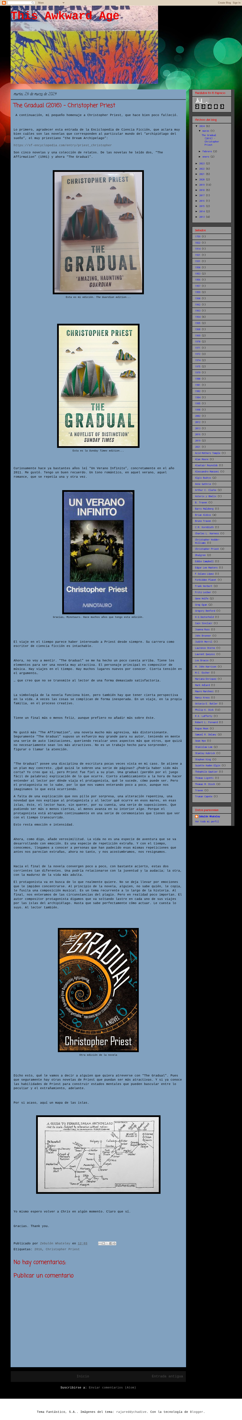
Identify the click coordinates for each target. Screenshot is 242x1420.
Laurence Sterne (205, 648)
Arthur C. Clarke (205, 490)
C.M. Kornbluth (204, 527)
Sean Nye (200, 740)
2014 (202, 211)
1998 (197, 409)
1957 (197, 285)
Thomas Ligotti (204, 778)
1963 (197, 310)
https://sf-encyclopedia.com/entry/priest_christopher (63, 145)
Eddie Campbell (204, 561)
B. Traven (201, 502)
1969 (197, 335)
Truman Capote (203, 796)
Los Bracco (201, 660)
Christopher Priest (63, 1249)
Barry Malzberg (204, 508)
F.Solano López (204, 573)
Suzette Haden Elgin (207, 765)
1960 (197, 298)
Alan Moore (201, 459)
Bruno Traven (203, 521)
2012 (197, 422)
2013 (202, 216)
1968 (197, 329)
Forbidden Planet (205, 579)
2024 (202, 126)
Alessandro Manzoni (207, 471)
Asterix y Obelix (205, 496)
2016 (38, 1249)
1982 (197, 391)
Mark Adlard (202, 685)
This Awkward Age (65, 16)
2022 (202, 168)
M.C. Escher (202, 672)
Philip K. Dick (204, 709)
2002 (197, 415)
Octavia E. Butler (206, 703)
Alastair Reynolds (206, 465)
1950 (197, 267)
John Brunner (203, 635)
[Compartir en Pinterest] (114, 1243)
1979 (197, 372)
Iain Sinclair (203, 623)
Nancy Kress (202, 697)
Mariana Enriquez (205, 678)
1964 (197, 316)
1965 (197, 323)
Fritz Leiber (203, 592)
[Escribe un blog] (103, 1243)
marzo (206, 130)
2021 (202, 174)
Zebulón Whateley (209, 816)
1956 (197, 279)
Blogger (196, 1412)
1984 (197, 397)
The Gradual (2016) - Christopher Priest (210, 140)
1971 (197, 347)
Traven (199, 790)
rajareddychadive (131, 1412)
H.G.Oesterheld (204, 617)
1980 (197, 378)
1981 (197, 385)
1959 (197, 292)
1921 (197, 255)
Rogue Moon (201, 728)
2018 (202, 190)
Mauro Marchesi (204, 691)
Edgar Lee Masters (206, 567)
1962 (197, 304)
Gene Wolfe (201, 598)
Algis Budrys (203, 477)
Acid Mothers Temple (207, 453)
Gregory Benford (205, 610)
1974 (197, 360)
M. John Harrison (205, 666)
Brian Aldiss (203, 515)
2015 (202, 206)
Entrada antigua (167, 1376)
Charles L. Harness (207, 533)
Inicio (83, 1376)
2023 (202, 163)
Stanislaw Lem (203, 747)
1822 (197, 242)
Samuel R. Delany (205, 734)
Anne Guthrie (203, 484)
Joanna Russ (202, 629)
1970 (197, 341)
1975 (197, 366)
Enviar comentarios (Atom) (112, 1387)
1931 (197, 261)
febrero (207, 151)
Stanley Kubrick (205, 753)
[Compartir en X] (107, 1243)
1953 (197, 273)
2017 (202, 195)
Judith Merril (203, 641)
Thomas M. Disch (205, 784)
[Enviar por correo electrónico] (100, 1243)
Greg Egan (201, 604)
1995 (197, 403)
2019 (202, 184)
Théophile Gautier (206, 771)
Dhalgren (200, 555)
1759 (197, 236)
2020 (202, 179)
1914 (197, 248)
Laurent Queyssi (205, 654)
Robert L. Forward (206, 722)
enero (206, 156)
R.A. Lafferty (203, 716)
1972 (197, 354)
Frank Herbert (203, 586)
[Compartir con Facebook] (111, 1243)
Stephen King (203, 759)
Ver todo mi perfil (207, 821)
